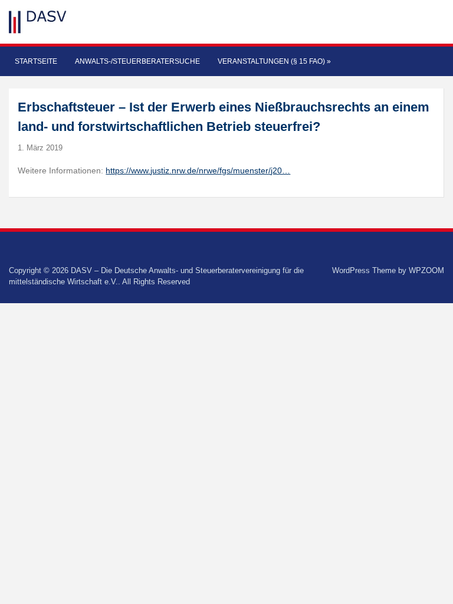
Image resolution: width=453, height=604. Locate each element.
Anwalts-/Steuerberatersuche (137, 61)
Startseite (36, 61)
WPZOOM (426, 270)
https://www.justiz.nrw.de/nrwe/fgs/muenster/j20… (198, 170)
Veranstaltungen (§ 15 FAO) (274, 61)
